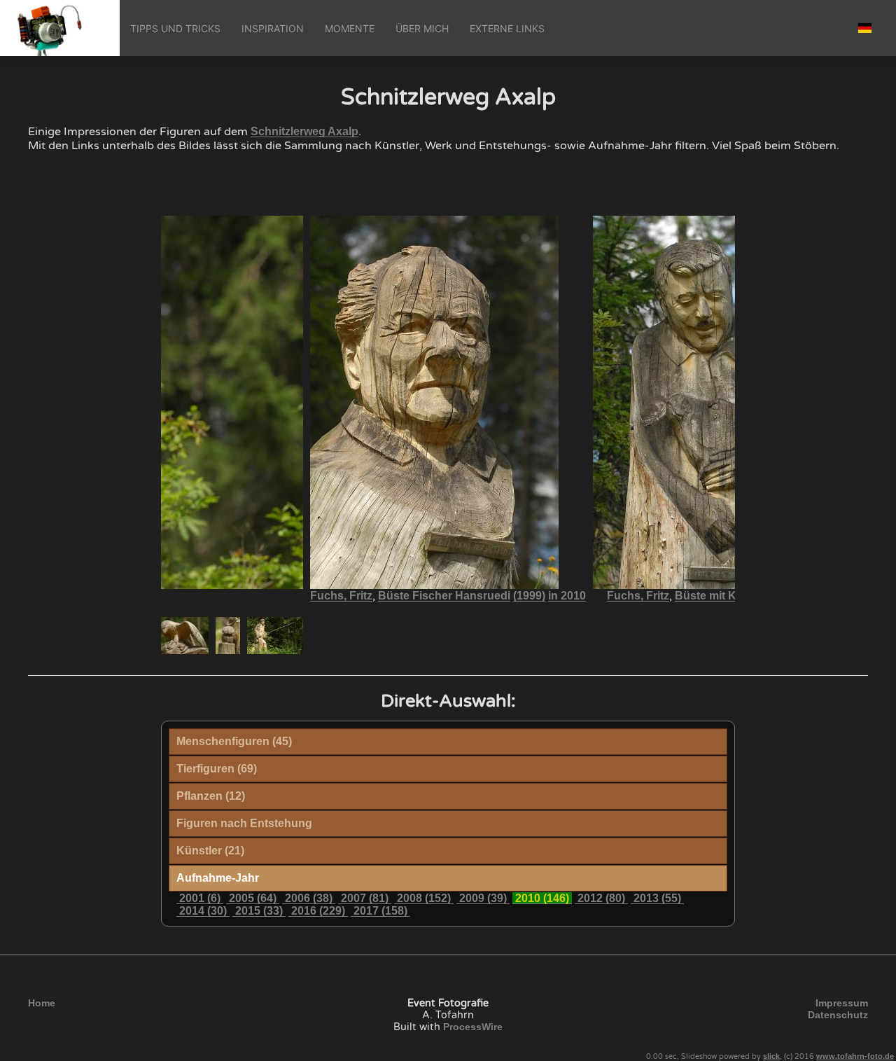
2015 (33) (259, 911)
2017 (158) (380, 911)
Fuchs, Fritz (341, 596)
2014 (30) (203, 911)
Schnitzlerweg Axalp (304, 131)
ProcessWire (473, 1026)
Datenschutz (838, 1014)
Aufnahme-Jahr (217, 878)
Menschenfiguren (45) (234, 741)
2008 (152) (424, 898)
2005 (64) (252, 898)
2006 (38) (308, 898)
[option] (181, 635)
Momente (349, 28)
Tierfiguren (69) (216, 769)
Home (41, 1002)
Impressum (842, 1002)
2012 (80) (601, 898)
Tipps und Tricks (175, 28)
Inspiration (272, 28)
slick (771, 1056)
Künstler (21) (210, 851)
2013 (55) (657, 898)
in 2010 (567, 596)
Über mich (422, 28)
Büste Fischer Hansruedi (444, 596)
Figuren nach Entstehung (244, 823)
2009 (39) (483, 898)
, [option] (448, 596)
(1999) (529, 596)
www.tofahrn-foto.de (855, 1056)
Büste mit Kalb (713, 596)
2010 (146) (542, 898)
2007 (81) (364, 898)
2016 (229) (318, 911)
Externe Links (507, 28)
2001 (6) (199, 898)
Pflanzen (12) (210, 796)
